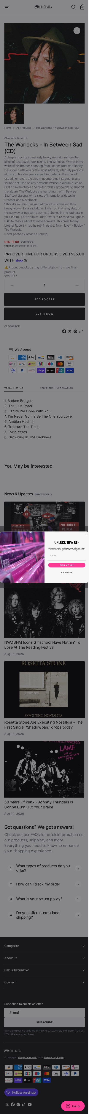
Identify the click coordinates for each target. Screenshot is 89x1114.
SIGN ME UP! (65, 565)
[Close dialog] (85, 533)
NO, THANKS (65, 572)
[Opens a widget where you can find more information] (69, 1106)
